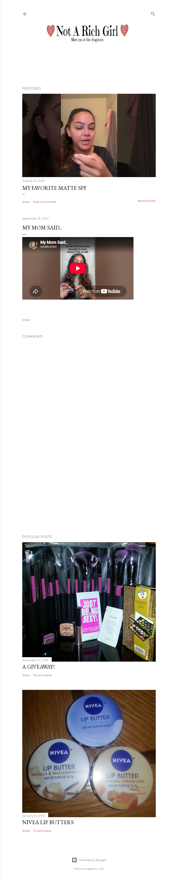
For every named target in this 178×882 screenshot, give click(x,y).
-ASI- (101, 868)
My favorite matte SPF (54, 187)
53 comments (42, 675)
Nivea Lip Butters (48, 822)
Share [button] (26, 201)
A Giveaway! (38, 666)
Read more (147, 201)
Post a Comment (45, 201)
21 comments (42, 830)
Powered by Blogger (92, 860)
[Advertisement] (89, 490)
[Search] (153, 12)
